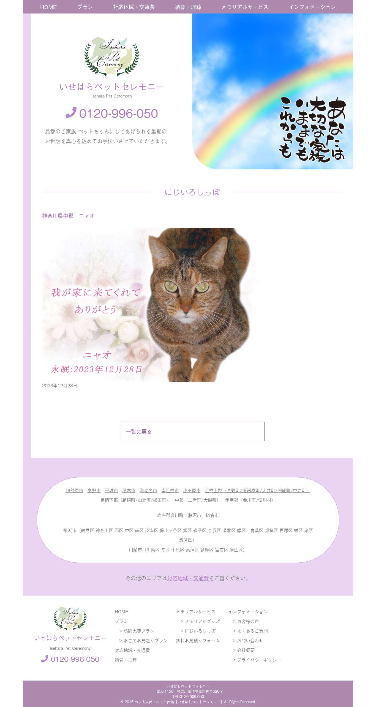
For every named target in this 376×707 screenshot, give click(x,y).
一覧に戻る (139, 431)
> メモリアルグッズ (198, 621)
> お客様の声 (243, 621)
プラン (85, 7)
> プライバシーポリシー (254, 659)
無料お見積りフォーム (198, 640)
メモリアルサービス (244, 7)
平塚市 (111, 490)
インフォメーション (312, 7)
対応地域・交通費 (134, 7)
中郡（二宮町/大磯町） (198, 500)
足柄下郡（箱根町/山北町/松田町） (135, 500)
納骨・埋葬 (188, 7)
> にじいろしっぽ (196, 630)
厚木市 (128, 490)
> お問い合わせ (245, 640)
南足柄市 (170, 490)
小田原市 (192, 490)
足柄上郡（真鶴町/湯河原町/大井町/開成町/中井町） (257, 490)
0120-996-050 (118, 112)
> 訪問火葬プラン (134, 630)
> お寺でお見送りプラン (141, 640)
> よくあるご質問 (248, 630)
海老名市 (148, 490)
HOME (48, 7)
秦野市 (94, 490)
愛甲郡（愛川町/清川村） (250, 500)
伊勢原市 (74, 490)
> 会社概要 (241, 650)
